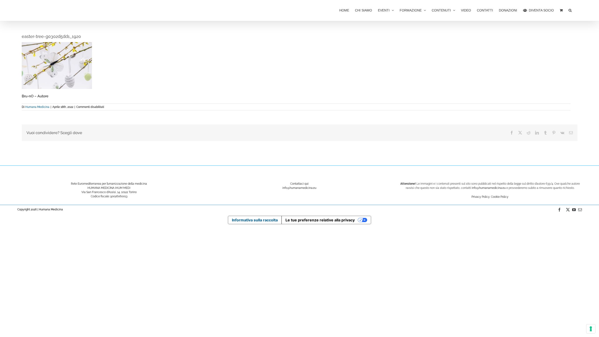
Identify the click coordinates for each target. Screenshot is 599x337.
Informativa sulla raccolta (255, 220)
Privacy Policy (480, 196)
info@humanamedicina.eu (489, 188)
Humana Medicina (37, 107)
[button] (570, 10)
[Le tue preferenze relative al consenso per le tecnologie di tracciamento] (590, 328)
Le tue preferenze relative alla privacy (320, 220)
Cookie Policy (499, 196)
